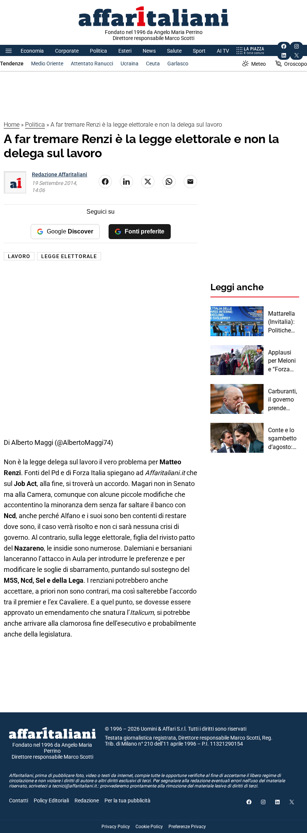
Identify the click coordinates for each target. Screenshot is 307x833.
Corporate (67, 51)
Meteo (258, 64)
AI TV (223, 51)
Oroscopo (295, 64)
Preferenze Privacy (187, 826)
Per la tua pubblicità (127, 800)
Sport (199, 51)
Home (11, 124)
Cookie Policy (149, 826)
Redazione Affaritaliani (59, 174)
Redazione (87, 800)
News (149, 51)
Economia (32, 51)
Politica (98, 51)
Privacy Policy (115, 826)
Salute (174, 51)
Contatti (18, 800)
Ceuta (153, 63)
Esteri (124, 51)
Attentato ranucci (92, 63)
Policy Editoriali (51, 800)
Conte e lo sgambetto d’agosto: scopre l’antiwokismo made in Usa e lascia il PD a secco (283, 439)
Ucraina (130, 63)
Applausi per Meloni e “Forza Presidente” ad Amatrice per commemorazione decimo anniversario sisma (283, 361)
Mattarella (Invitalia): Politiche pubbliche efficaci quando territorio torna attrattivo (281, 322)
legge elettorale (69, 256)
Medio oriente (47, 63)
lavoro (19, 256)
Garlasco (177, 63)
